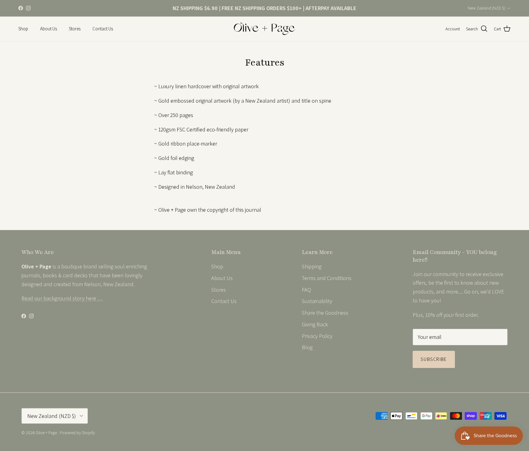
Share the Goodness (325, 312)
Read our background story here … (62, 298)
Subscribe (434, 359)
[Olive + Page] (264, 29)
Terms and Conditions (326, 278)
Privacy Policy (317, 335)
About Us (48, 29)
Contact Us (102, 29)
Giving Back (315, 324)
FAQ (306, 289)
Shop (23, 29)
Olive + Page (47, 432)
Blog (307, 347)
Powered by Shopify (77, 432)
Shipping (311, 266)
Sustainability (317, 301)
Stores (75, 29)
